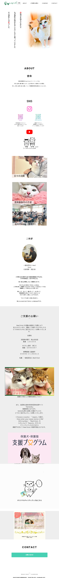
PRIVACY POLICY (25, 574)
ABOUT (25, 3)
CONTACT (54, 3)
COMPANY (45, 3)
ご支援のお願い (34, 3)
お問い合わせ (29, 555)
